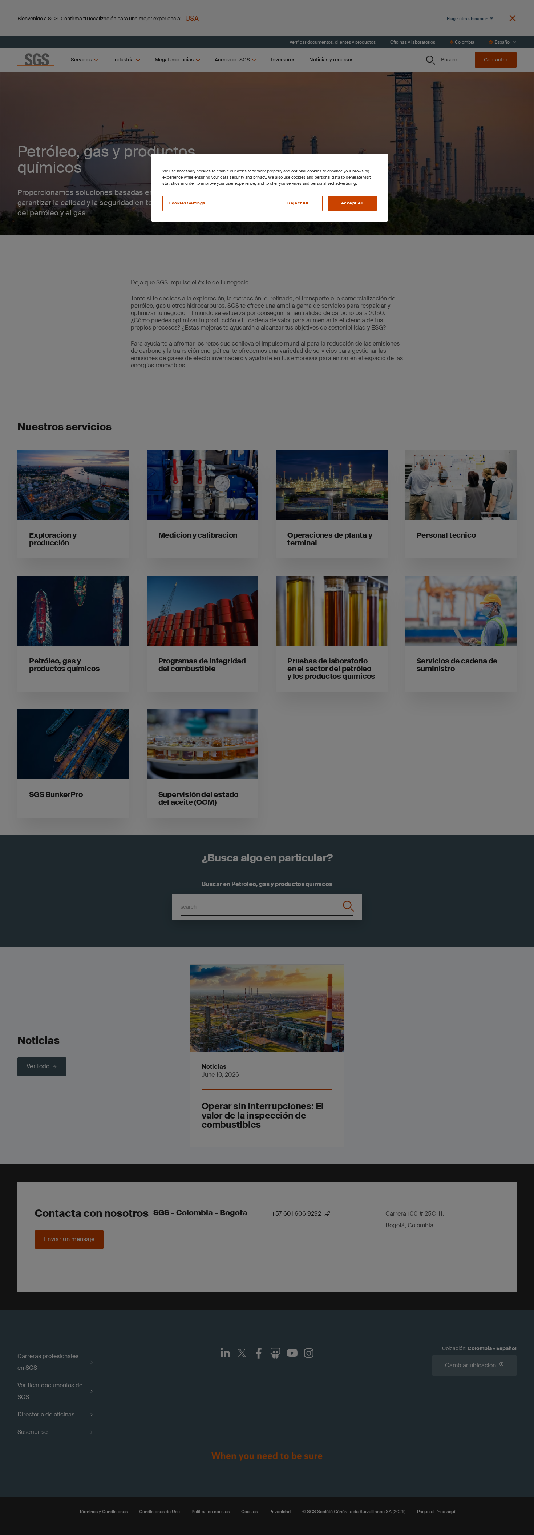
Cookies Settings (187, 203)
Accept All (352, 203)
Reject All (297, 203)
